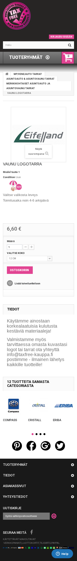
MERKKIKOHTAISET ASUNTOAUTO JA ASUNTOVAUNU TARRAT (28, 86)
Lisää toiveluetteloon (27, 283)
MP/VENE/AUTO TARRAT (28, 74)
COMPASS (10, 420)
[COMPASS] (13, 405)
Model (7, 172)
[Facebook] (31, 532)
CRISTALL (34, 420)
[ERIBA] (63, 405)
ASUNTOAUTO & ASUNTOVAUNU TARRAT (30, 78)
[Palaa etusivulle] (7, 74)
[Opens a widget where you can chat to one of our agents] (62, 554)
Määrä (11, 241)
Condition (9, 177)
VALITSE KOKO (16, 253)
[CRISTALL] (38, 405)
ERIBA (57, 420)
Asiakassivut (14, 486)
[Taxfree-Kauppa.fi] (38, 16)
